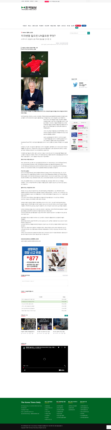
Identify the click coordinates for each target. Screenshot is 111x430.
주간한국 (41, 25)
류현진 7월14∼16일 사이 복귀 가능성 (29, 310)
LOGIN (22, 1)
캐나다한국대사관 (85, 411)
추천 (59, 244)
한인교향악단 (60, 407)
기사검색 (84, 25)
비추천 (65, 244)
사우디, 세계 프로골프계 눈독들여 (28, 306)
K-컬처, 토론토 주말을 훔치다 (27, 331)
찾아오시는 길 (49, 419)
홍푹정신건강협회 (73, 405)
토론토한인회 (60, 411)
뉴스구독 (78, 25)
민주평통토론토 (84, 415)
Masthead (48, 405)
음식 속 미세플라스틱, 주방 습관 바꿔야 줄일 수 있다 (83, 128)
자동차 (58, 25)
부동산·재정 (53, 25)
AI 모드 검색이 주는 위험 (58, 331)
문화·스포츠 (35, 25)
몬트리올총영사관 (85, 407)
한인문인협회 (60, 405)
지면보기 (25, 25)
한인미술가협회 (60, 415)
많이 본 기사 (83, 122)
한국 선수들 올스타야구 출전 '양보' (28, 299)
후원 (77, 27)
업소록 (72, 25)
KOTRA (82, 413)
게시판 (68, 25)
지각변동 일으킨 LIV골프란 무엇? (28, 301)
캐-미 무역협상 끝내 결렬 (54, 1)
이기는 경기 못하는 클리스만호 (27, 303)
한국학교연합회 (60, 409)
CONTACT (32, 1)
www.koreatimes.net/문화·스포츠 (30, 239)
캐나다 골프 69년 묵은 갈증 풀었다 (28, 308)
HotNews (80, 133)
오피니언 (63, 25)
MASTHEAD (27, 1)
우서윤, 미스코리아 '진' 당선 (43, 331)
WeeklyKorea (81, 125)
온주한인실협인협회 (61, 417)
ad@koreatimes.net (35, 413)
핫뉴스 (29, 25)
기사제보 (36, 1)
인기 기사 (75, 122)
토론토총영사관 (84, 405)
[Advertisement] (64, 13)
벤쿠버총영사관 (84, 409)
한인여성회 (59, 413)
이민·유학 (47, 25)
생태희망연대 (72, 409)
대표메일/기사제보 (25, 409)
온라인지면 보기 (49, 407)
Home (24, 32)
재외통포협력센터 (85, 417)
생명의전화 (71, 407)
